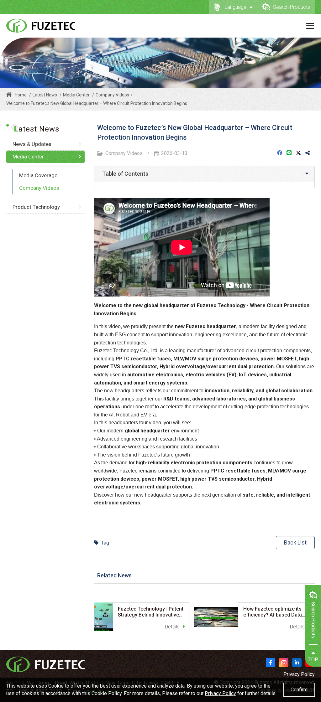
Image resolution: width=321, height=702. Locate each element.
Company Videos (39, 188)
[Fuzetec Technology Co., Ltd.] (40, 26)
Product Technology (36, 207)
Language (235, 7)
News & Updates (32, 144)
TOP (313, 660)
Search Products (291, 7)
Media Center (76, 94)
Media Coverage (38, 175)
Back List (295, 542)
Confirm (299, 690)
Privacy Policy (299, 674)
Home (21, 94)
